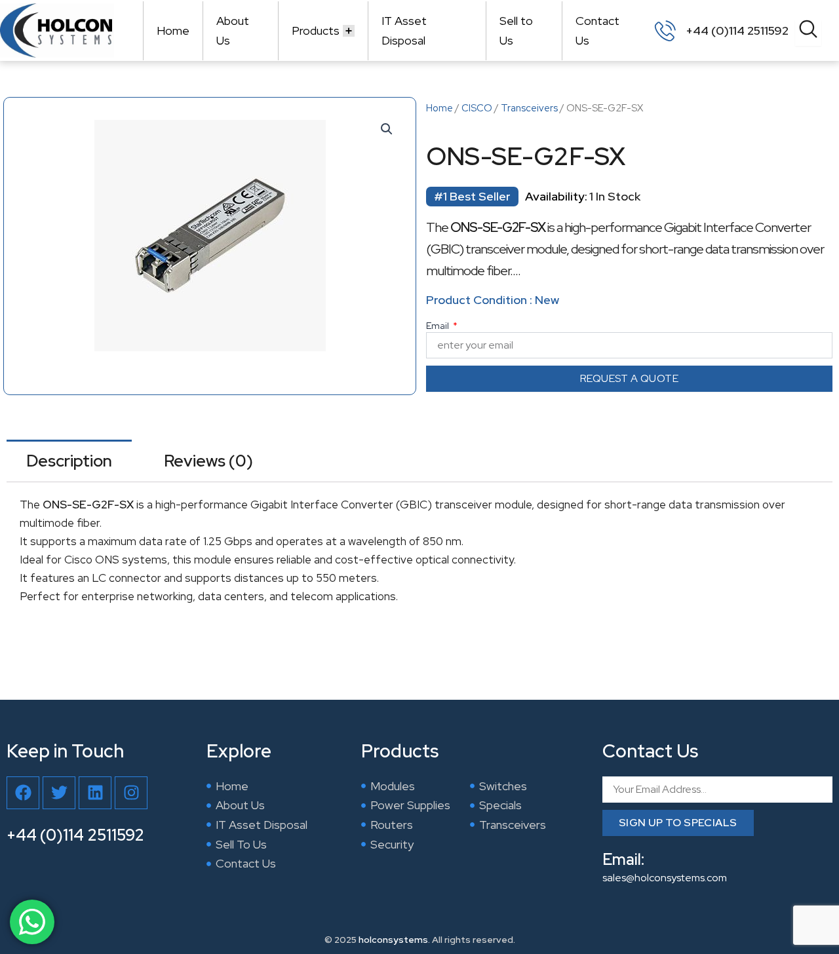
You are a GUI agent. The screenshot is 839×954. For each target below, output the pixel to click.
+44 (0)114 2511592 (737, 30)
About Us (232, 30)
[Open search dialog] (808, 33)
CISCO (476, 108)
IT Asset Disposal (404, 30)
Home (173, 30)
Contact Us (597, 30)
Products (316, 30)
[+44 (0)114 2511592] (665, 30)
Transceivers (529, 108)
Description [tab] (69, 461)
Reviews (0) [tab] (208, 461)
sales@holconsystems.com (664, 878)
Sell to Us (516, 30)
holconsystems (393, 939)
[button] (387, 129)
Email (438, 326)
